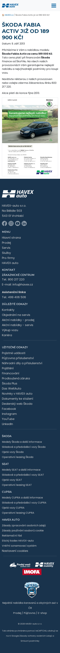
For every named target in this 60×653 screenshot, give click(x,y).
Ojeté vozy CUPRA (13, 508)
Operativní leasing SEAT (17, 485)
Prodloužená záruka (16, 378)
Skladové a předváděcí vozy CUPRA (24, 502)
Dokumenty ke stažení (17, 399)
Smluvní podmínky (30, 641)
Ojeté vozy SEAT (12, 480)
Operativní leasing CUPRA (18, 513)
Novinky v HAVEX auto (17, 394)
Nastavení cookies (15, 551)
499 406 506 (17, 297)
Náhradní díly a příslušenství (22, 363)
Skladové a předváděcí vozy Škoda (23, 447)
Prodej (6, 243)
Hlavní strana (11, 238)
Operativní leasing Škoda (17, 457)
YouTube (8, 419)
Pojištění (8, 368)
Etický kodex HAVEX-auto (18, 540)
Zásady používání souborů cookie (23, 530)
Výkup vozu (10, 330)
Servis (6, 248)
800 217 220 (16, 279)
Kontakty (8, 310)
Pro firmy (8, 258)
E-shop (42, 613)
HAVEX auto (10, 263)
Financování (10, 373)
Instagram (9, 414)
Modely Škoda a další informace (22, 442)
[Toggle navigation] (53, 6)
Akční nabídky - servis (17, 325)
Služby (6, 253)
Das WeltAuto (11, 388)
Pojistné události (13, 353)
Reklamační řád (12, 535)
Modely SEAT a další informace (21, 470)
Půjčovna (29, 613)
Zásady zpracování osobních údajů (24, 525)
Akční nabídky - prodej (18, 320)
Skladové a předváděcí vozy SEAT (23, 475)
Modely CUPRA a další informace (22, 497)
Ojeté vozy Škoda (13, 452)
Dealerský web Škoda (17, 404)
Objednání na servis (16, 315)
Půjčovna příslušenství (18, 358)
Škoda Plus (9, 383)
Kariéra (7, 335)
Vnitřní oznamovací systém (19, 546)
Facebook (9, 409)
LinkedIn (7, 424)
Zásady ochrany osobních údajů (35, 635)
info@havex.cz (22, 284)
